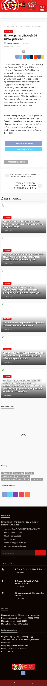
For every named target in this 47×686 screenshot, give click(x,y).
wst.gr (31, 683)
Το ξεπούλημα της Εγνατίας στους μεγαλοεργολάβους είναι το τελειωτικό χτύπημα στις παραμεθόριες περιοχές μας (21, 290)
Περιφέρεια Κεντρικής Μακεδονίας (16, 479)
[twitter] (10, 494)
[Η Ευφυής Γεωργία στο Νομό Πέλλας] (7, 572)
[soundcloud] (27, 494)
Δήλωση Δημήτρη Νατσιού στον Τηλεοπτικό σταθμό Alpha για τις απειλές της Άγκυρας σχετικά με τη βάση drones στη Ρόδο (23, 257)
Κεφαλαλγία (8, 476)
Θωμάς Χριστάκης (13, 43)
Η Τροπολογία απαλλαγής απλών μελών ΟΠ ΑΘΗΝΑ (27, 582)
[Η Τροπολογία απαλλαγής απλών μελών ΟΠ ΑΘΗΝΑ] (7, 584)
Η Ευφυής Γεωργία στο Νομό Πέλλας (28, 569)
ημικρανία (36, 479)
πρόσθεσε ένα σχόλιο (16, 162)
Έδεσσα (6, 473)
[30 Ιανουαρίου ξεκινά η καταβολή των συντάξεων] (7, 596)
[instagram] (16, 494)
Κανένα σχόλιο (8, 46)
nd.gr (29, 115)
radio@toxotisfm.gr (18, 543)
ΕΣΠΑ (29, 473)
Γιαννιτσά (18, 473)
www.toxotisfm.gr (19, 546)
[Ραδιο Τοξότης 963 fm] (20, 5)
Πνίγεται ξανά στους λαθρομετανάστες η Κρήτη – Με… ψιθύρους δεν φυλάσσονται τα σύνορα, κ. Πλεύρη (23, 224)
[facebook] (4, 494)
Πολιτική (8, 31)
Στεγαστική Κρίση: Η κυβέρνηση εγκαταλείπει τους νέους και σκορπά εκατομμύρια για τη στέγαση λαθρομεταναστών (23, 356)
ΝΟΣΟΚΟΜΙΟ (22, 476)
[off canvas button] (2, 15)
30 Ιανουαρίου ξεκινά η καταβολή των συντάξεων (29, 594)
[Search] (43, 15)
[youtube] (21, 494)
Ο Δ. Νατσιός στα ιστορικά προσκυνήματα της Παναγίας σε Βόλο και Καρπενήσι (23, 324)
